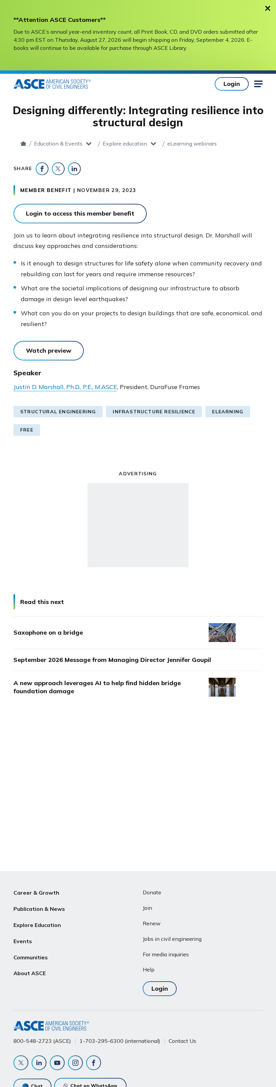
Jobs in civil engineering (172, 938)
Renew (152, 923)
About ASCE (29, 973)
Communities (30, 957)
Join (147, 907)
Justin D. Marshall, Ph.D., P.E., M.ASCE (65, 387)
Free (26, 430)
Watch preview (48, 350)
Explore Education (37, 925)
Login (231, 84)
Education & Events (58, 143)
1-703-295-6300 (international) (119, 1040)
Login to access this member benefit (80, 213)
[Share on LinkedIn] (74, 168)
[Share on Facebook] (42, 168)
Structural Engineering (58, 412)
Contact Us (182, 1040)
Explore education (125, 143)
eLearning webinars (192, 143)
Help (148, 969)
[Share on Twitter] (58, 168)
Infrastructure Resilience (154, 412)
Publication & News (39, 908)
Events (22, 941)
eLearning (227, 412)
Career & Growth (36, 892)
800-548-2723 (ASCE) (42, 1040)
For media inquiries (166, 954)
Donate (152, 892)
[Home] (23, 143)
